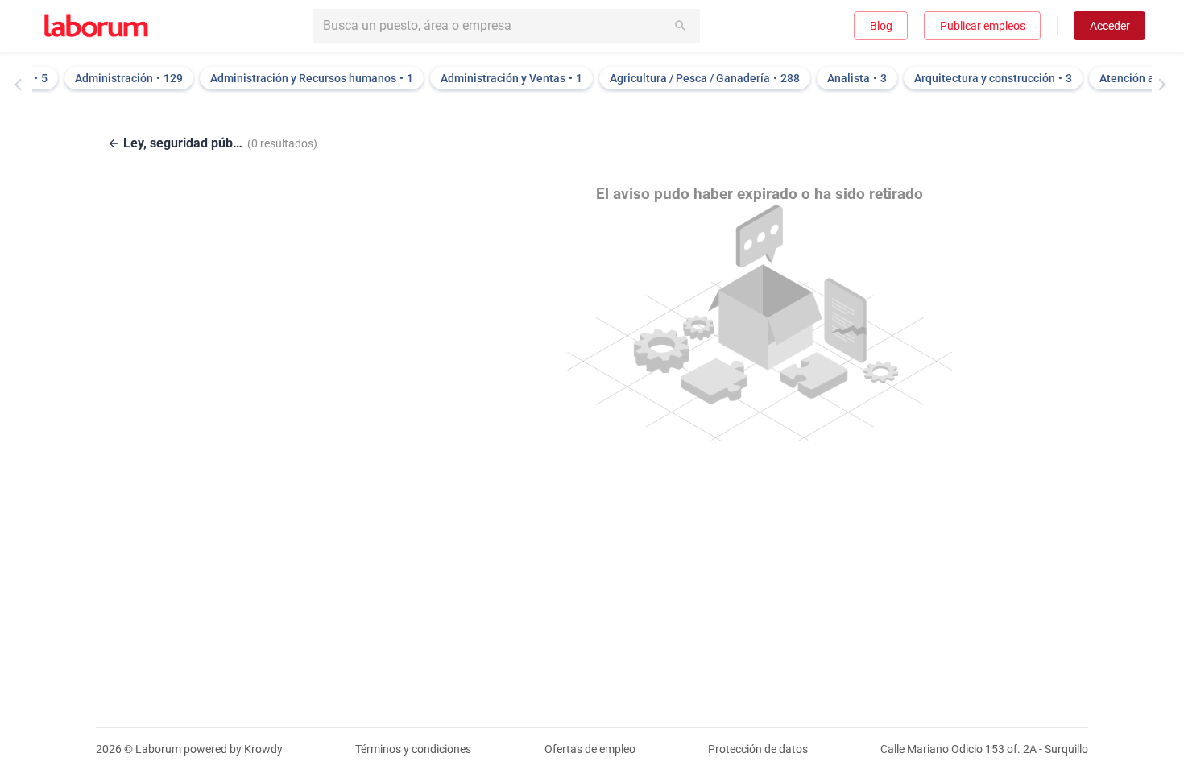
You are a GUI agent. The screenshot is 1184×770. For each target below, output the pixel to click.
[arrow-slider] (21, 84)
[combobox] (506, 26)
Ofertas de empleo (589, 749)
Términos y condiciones (413, 749)
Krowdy (263, 749)
